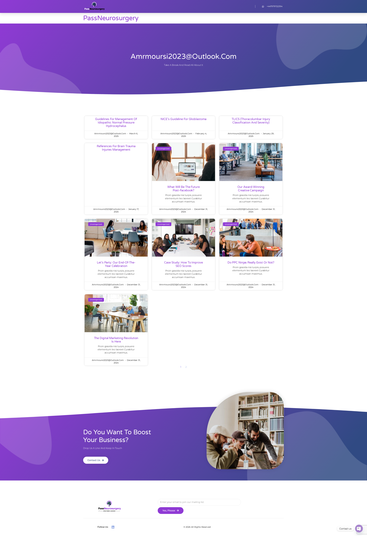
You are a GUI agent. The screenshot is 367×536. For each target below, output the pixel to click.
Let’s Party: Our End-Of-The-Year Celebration (116, 264)
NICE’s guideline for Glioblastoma (184, 119)
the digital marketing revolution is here (116, 339)
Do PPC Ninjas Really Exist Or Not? (251, 262)
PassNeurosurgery (110, 18)
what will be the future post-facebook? (183, 188)
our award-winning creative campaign (250, 188)
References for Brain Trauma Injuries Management (116, 148)
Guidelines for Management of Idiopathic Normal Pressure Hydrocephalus (116, 122)
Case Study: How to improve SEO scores (183, 264)
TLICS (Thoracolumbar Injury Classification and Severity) (251, 120)
